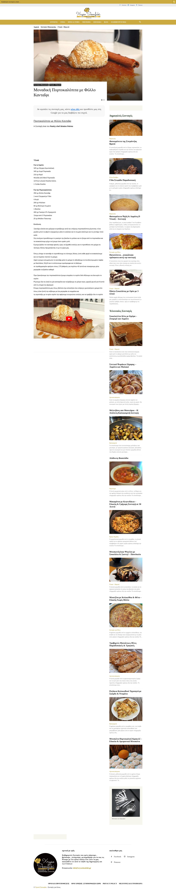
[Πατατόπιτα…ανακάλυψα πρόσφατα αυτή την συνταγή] (125, 241)
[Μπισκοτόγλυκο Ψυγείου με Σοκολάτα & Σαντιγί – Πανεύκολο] (125, 570)
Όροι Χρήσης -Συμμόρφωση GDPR (86, 883)
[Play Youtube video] (69, 318)
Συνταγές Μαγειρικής (48, 27)
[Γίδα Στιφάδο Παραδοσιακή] (125, 166)
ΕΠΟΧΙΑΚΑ (97, 22)
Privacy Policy (110, 883)
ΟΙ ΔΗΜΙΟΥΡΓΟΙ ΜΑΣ (118, 22)
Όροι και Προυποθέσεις (58, 883)
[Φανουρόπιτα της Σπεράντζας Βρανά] (125, 128)
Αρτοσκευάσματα (114, 397)
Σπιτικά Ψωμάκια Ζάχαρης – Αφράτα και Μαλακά (122, 365)
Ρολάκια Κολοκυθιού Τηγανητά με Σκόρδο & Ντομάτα (125, 692)
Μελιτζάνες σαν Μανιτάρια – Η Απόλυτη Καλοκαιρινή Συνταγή (124, 411)
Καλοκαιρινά (113, 443)
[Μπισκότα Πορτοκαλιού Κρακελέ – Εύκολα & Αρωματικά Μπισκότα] (125, 757)
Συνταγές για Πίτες (114, 252)
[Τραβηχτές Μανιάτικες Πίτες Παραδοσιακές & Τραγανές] (125, 661)
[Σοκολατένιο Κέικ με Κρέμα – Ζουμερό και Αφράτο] (125, 334)
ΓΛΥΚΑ (62, 22)
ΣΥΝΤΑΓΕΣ (54, 22)
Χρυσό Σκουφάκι (41, 887)
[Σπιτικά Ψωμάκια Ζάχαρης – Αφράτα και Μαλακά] (125, 382)
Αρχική (36, 27)
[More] (73, 348)
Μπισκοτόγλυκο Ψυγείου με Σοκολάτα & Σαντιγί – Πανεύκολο (125, 553)
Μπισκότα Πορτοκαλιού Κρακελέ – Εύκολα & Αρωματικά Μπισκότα (125, 740)
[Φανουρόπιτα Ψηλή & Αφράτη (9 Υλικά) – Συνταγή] (125, 202)
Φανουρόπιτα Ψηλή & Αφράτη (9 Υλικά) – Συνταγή (124, 217)
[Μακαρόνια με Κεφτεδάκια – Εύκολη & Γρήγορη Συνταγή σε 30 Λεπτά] (125, 522)
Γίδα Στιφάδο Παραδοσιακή (122, 180)
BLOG (106, 22)
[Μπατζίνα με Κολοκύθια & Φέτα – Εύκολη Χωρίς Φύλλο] (125, 615)
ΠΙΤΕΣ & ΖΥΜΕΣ (73, 22)
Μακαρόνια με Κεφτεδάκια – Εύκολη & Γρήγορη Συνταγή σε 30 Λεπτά (125, 504)
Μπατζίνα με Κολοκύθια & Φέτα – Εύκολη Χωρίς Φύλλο (125, 598)
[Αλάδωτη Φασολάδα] (125, 473)
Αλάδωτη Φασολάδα (118, 458)
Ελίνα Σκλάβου (113, 177)
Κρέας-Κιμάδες (114, 537)
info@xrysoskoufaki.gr (82, 868)
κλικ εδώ (75, 109)
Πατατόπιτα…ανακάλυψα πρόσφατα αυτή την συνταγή (122, 256)
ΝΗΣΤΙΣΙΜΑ (86, 22)
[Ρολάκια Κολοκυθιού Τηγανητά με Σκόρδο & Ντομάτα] (125, 709)
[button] (140, 22)
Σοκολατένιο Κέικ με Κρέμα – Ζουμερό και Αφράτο (123, 317)
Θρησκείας (112, 139)
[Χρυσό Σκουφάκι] (88, 13)
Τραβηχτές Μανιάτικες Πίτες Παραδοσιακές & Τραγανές (122, 644)
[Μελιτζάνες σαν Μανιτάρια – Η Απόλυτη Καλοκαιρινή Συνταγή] (125, 428)
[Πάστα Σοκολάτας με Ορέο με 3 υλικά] (125, 278)
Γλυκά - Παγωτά (55, 85)
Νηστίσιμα (112, 489)
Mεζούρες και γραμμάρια (130, 883)
